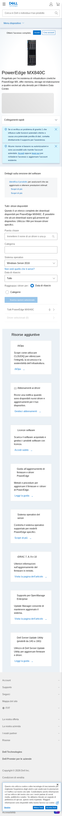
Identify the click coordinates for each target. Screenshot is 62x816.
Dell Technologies (12, 752)
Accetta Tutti (51, 807)
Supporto (7, 687)
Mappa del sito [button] (9, 701)
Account (6, 680)
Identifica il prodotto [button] (18, 182)
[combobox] (31, 13)
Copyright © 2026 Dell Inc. (16, 770)
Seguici (6, 694)
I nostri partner (9, 733)
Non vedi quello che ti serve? (20, 269)
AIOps (18, 369)
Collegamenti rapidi (14, 120)
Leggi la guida (22, 495)
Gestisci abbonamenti (26, 411)
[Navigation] (4, 4)
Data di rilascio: (13, 272)
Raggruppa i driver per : (17, 285)
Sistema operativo (14, 257)
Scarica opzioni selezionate (22, 300)
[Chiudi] (57, 784)
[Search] (53, 236)
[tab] (31, 318)
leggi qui (36, 153)
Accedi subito (22, 450)
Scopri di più (16, 189)
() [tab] (28, 309)
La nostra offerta (10, 719)
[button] (51, 4)
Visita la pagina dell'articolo (29, 576)
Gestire (7, 808)
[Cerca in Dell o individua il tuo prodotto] (56, 13)
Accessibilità (8, 812)
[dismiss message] (56, 129)
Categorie (15, 292)
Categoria (10, 244)
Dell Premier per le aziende (17, 759)
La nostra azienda (11, 726)
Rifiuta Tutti (38, 807)
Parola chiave (12, 230)
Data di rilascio (43, 285)
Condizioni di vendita (13, 777)
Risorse (6, 740)
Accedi (21, 153)
